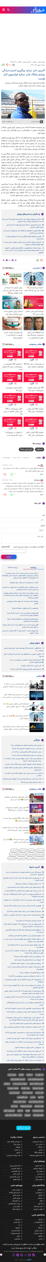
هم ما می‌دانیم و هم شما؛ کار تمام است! (28, 921)
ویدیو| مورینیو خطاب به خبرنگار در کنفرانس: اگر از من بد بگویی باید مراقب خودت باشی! (24, 952)
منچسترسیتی (14, 1093)
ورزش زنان (17, 1144)
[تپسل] (1, 1254)
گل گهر (40, 1097)
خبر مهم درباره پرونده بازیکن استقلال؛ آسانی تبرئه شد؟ (24, 1051)
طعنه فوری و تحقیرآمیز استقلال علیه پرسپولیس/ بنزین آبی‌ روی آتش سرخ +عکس (23, 232)
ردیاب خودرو (23, 850)
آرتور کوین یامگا (26, 449)
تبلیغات (40, 1147)
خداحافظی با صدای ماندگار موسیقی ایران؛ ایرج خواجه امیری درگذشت (24, 649)
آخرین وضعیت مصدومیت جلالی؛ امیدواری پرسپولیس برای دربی (24, 1028)
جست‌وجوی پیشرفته (35, 1155)
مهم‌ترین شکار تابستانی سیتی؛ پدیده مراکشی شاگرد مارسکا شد (24, 907)
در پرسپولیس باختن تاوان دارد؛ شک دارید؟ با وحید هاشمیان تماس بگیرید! (23, 879)
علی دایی (39, 1174)
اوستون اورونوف (26, 1106)
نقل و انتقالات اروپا (36, 1084)
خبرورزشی (38, 10)
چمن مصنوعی (40, 850)
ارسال (9, 557)
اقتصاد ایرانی (12, 858)
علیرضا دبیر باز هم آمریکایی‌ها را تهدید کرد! (27, 960)
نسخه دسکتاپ (23, 1128)
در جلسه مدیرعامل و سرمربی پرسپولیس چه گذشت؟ (24, 976)
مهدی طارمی (38, 1179)
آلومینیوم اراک (38, 1115)
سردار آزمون (38, 1166)
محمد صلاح (16, 1195)
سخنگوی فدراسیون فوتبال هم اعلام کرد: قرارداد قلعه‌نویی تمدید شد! (24, 931)
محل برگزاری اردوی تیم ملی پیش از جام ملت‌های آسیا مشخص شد (26, 946)
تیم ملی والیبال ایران (36, 1102)
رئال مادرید (39, 1093)
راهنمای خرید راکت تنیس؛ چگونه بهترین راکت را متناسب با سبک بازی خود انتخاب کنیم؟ (22, 760)
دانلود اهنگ (22, 854)
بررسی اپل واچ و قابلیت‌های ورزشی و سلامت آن (26, 752)
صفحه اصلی (41, 62)
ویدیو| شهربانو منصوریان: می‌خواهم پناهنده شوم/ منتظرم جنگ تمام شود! (22, 620)
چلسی (33, 1097)
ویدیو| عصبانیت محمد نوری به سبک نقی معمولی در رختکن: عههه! (23, 916)
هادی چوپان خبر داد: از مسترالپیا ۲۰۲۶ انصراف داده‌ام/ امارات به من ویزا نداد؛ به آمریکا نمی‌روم (23, 925)
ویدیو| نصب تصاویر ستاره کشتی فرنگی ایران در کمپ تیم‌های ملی (25, 968)
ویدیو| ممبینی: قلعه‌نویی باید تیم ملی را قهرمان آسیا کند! (23, 1008)
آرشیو (40, 1150)
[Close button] (45, 1254)
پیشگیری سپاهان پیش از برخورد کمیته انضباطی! (25, 963)
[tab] (33, 567)
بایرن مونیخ (38, 1231)
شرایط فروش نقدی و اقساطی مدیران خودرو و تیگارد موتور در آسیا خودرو (22, 769)
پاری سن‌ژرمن (38, 1233)
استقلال (40, 449)
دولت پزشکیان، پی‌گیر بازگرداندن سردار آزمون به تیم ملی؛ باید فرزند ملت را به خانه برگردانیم (20, 588)
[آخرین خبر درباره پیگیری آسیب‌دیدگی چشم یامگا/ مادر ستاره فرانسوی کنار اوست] (23, 104)
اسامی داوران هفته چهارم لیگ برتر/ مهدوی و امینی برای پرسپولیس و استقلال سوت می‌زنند (25, 1055)
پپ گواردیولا (16, 1201)
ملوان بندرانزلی (37, 1209)
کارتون (18, 1153)
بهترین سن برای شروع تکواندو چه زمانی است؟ (26, 755)
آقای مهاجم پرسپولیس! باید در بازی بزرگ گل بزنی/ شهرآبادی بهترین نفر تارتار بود (22, 614)
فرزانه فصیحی (15, 1168)
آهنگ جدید (14, 850)
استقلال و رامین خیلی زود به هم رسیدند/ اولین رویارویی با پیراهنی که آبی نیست (24, 998)
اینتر (41, 1225)
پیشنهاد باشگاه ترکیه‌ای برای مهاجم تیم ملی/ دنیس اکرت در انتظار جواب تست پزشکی (24, 940)
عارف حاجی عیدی (19, 1102)
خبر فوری (31, 850)
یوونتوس (17, 1239)
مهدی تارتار (12, 1075)
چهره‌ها (18, 1147)
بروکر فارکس (40, 854)
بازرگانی (37, 740)
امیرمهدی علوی (9, 1111)
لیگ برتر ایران (27, 62)
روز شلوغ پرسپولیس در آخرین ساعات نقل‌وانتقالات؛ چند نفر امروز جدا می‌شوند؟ (24, 895)
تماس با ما (39, 1144)
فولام (27, 1111)
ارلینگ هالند (16, 1209)
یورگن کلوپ (16, 1198)
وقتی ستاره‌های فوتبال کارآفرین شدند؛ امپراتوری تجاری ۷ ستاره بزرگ (25, 237)
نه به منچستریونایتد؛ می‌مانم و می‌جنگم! (28, 884)
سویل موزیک (30, 854)
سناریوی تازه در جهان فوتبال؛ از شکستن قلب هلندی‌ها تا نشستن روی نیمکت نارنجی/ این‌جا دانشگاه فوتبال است (25, 1019)
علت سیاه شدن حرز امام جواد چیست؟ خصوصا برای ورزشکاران (22, 779)
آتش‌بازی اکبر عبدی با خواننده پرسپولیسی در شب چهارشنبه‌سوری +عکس (27, 661)
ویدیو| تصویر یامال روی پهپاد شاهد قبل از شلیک (25, 669)
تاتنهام (40, 1236)
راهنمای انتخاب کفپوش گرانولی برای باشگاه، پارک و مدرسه (23, 764)
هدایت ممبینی (13, 1088)
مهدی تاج (39, 1171)
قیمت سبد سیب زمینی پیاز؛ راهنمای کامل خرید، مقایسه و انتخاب (23, 774)
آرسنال (20, 1111)
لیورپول (27, 1115)
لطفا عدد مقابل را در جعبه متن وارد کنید (29, 547)
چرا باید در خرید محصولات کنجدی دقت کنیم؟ (26, 749)
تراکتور (21, 1075)
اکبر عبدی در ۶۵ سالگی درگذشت (31, 666)
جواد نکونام (25, 1088)
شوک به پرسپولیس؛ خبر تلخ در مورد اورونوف (24, 582)
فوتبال (34, 62)
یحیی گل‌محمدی (15, 1177)
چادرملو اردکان (27, 1093)
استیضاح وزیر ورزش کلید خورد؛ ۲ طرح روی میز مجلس (24, 1038)
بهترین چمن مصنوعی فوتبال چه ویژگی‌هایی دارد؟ (26, 745)
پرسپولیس (39, 1075)
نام (44, 515)
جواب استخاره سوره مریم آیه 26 (31, 782)
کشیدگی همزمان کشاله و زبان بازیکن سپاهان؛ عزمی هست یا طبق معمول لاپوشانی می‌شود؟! (23, 243)
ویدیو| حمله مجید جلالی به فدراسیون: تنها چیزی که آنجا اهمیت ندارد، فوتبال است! (24, 1034)
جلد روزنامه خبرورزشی (13, 1155)
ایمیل (43, 525)
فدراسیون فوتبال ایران (35, 1079)
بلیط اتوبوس (21, 858)
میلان (18, 1236)
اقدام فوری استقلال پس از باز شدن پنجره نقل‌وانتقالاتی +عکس (25, 1004)
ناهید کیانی (16, 1174)
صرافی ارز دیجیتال (39, 858)
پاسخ (41, 474)
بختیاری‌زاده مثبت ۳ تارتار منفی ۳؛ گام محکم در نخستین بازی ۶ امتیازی (20, 632)
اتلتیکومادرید (38, 1222)
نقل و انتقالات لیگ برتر (14, 1115)
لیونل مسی (16, 1206)
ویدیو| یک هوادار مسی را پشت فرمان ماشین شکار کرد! (24, 911)
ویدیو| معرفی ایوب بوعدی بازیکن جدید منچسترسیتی (24, 887)
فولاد (41, 1201)
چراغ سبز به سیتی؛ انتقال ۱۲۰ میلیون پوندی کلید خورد (24, 1060)
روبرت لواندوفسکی (14, 1204)
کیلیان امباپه (16, 1190)
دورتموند (17, 1219)
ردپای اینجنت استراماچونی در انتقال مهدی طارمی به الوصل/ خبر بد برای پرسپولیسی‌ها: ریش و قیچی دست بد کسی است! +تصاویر (24, 250)
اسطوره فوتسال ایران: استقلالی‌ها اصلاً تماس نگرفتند (24, 936)
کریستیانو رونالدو (14, 1193)
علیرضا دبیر (38, 1177)
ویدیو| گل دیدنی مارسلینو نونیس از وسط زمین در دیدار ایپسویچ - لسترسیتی (25, 873)
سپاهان (7, 1084)
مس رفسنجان (38, 1206)
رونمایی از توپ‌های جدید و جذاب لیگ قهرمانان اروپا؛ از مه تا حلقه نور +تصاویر (23, 986)
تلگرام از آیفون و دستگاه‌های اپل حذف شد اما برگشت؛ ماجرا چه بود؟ (24, 655)
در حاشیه (17, 1150)
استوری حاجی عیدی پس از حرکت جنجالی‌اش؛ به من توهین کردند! (24, 901)
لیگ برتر (14, 1106)
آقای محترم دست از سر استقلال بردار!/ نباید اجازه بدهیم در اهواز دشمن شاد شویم (20, 626)
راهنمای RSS (38, 1153)
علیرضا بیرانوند (38, 1088)
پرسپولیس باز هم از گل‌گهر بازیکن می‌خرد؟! (27, 956)
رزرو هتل (29, 858)
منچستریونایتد (38, 1111)
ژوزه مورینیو (39, 1106)
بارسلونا (40, 1228)
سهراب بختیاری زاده (20, 1084)
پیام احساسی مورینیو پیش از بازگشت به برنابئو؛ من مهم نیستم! (25, 1043)
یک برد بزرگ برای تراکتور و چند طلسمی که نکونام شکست (23, 891)
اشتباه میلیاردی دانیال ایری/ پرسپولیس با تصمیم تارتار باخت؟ (25, 1013)
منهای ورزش (35, 643)
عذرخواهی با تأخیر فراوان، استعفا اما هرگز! (25, 608)
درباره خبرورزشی (37, 1142)
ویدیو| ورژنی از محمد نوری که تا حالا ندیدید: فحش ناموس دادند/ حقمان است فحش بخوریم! (24, 992)
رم (19, 1225)
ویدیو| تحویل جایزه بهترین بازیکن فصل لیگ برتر (25, 1023)
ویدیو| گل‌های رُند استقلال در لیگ (30, 973)
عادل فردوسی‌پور (15, 1166)
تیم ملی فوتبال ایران (18, 1079)
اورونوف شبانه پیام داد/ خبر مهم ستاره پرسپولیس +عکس (22, 602)
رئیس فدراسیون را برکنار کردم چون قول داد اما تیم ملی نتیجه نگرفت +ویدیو (25, 226)
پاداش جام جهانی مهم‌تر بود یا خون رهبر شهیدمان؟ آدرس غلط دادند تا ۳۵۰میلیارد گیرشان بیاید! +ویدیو (23, 220)
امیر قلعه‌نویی (22, 1097)
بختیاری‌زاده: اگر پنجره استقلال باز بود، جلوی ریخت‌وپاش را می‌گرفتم (24, 981)
